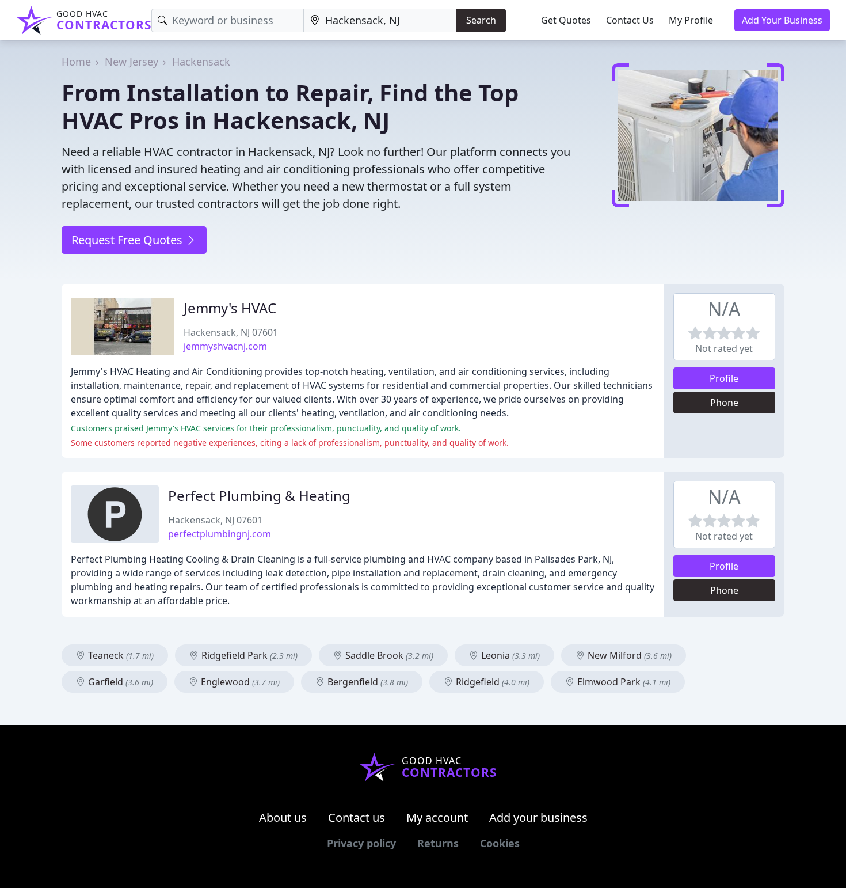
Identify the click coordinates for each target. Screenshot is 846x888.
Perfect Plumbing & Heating (259, 495)
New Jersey (131, 62)
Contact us (356, 817)
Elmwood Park (622, 682)
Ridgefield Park (248, 655)
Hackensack (201, 62)
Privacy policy (361, 843)
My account (437, 817)
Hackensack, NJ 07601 (231, 332)
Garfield (119, 682)
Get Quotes (566, 20)
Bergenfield (366, 682)
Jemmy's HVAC (230, 307)
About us (283, 817)
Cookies (500, 843)
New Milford (628, 655)
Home (76, 62)
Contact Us (630, 20)
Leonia (509, 655)
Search (481, 20)
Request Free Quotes (128, 240)
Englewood (239, 682)
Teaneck (120, 655)
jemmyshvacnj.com (225, 346)
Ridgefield (491, 682)
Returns (438, 843)
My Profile (691, 20)
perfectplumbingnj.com (219, 534)
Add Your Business (782, 20)
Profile (724, 378)
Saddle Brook (388, 655)
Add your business (538, 817)
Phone (724, 402)
